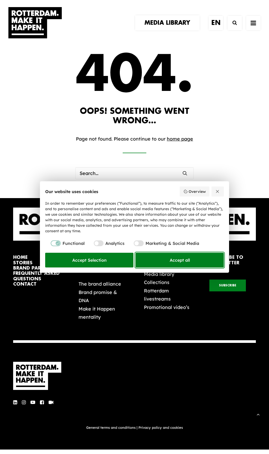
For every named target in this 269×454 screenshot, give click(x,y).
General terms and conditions (111, 427)
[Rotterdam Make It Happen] (35, 23)
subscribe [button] (227, 285)
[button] (185, 173)
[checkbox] (65, 243)
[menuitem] (169, 23)
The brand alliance (100, 284)
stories (23, 263)
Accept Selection (89, 260)
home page (180, 139)
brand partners (34, 268)
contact (25, 284)
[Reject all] (217, 192)
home (20, 257)
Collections (156, 282)
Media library (159, 274)
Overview (197, 191)
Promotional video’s (166, 307)
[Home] (40, 376)
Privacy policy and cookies (160, 427)
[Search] (232, 23)
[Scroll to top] (258, 414)
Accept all (180, 260)
